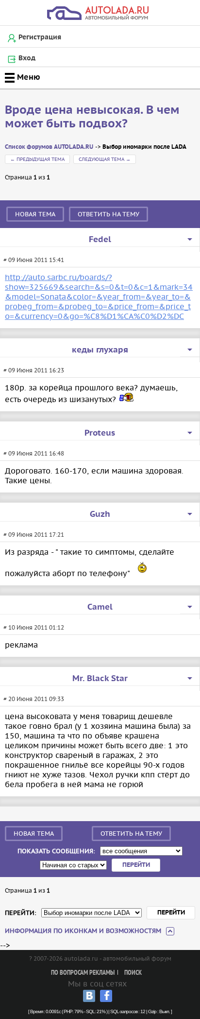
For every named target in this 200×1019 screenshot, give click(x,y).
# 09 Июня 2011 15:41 (33, 260)
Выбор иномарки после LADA (144, 147)
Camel (100, 607)
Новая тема (35, 214)
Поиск (133, 973)
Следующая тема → (105, 159)
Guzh (100, 514)
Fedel (100, 240)
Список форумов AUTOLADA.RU (49, 147)
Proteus (99, 433)
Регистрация (39, 37)
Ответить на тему (108, 214)
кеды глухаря (100, 350)
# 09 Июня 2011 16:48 (33, 453)
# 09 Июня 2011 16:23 (33, 370)
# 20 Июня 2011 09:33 (33, 699)
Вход (26, 58)
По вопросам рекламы (83, 973)
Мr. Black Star (100, 679)
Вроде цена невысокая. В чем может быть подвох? (92, 117)
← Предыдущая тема (37, 159)
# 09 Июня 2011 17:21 (33, 534)
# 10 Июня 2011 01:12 (33, 627)
